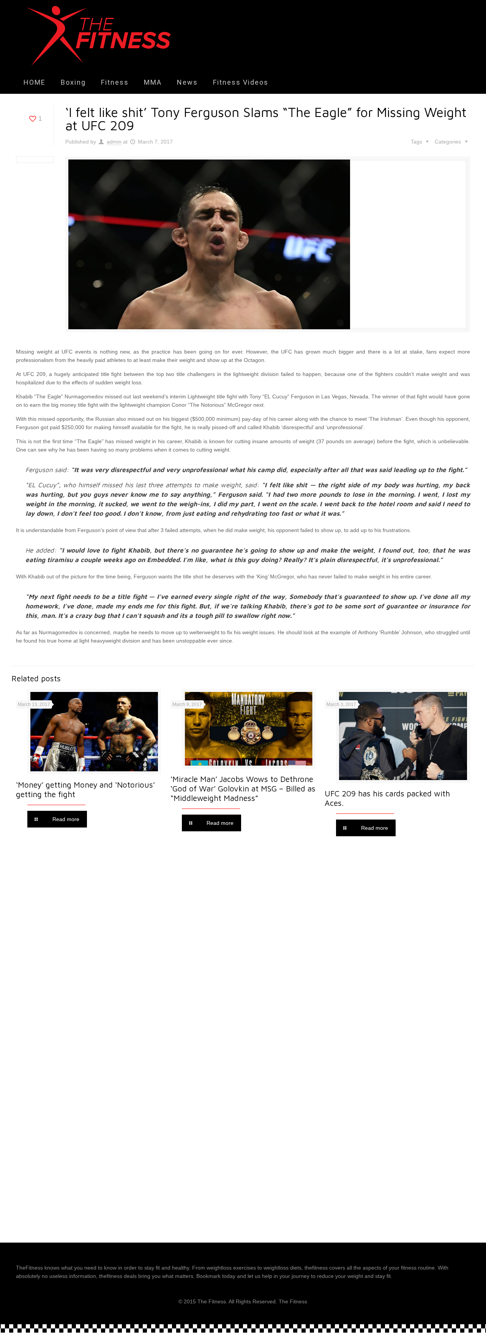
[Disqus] (243, 949)
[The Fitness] (99, 35)
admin (114, 142)
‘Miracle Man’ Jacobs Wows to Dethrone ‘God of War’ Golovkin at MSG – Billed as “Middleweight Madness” (243, 788)
